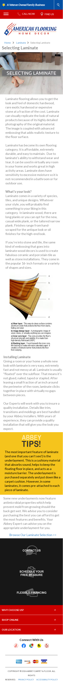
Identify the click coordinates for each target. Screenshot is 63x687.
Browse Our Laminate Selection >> (32, 535)
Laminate (21, 42)
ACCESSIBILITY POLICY (47, 679)
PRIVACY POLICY (26, 679)
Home (7, 42)
